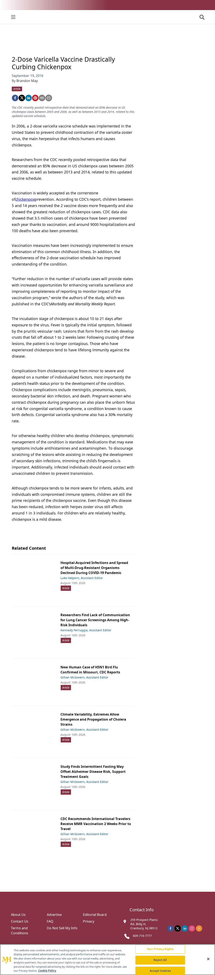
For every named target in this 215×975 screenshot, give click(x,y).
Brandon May (27, 80)
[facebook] (15, 98)
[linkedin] (28, 98)
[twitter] (21, 98)
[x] (177, 928)
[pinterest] (35, 98)
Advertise (54, 914)
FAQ (50, 921)
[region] (107, 959)
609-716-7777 (142, 936)
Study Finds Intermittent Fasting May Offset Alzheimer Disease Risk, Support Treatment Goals (93, 771)
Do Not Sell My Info (62, 928)
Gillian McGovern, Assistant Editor (84, 677)
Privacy (88, 921)
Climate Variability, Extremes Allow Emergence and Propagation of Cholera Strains (93, 719)
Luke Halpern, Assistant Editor (81, 578)
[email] (42, 98)
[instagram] (192, 928)
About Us (18, 914)
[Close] (208, 959)
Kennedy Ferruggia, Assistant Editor (85, 630)
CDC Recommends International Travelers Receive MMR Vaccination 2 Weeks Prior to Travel (95, 823)
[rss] (199, 928)
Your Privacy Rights (160, 949)
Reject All (160, 960)
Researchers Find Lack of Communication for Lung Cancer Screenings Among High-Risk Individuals (95, 620)
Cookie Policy (47, 970)
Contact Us (19, 921)
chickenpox (25, 199)
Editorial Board (95, 914)
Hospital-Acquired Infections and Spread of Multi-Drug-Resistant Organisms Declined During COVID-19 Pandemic (94, 567)
